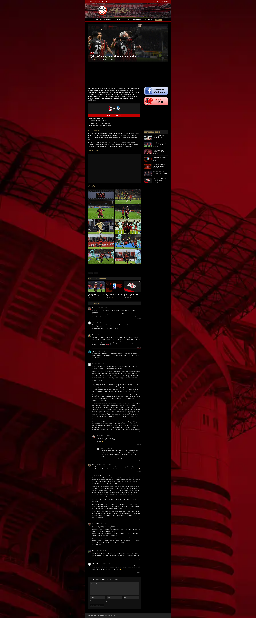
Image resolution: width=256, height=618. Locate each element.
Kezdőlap (99, 20)
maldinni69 (95, 523)
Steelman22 (95, 335)
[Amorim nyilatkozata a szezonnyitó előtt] (148, 137)
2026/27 (117, 20)
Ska (93, 364)
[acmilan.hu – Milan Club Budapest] (113, 10)
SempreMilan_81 (97, 475)
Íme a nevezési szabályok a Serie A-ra (114, 295)
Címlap (92, 52)
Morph (94, 351)
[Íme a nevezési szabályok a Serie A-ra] (114, 286)
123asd (94, 550)
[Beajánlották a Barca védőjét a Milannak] (148, 166)
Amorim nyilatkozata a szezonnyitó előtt (159, 136)
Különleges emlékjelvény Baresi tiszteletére (132, 295)
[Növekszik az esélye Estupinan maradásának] (148, 173)
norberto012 (97, 59)
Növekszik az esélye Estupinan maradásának (160, 172)
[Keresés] (153, 1)
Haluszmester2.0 (97, 464)
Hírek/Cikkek (108, 20)
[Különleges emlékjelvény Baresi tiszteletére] (132, 286)
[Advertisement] (114, 76)
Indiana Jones (96, 563)
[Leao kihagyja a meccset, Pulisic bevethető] (96, 286)
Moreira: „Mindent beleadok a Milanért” (159, 151)
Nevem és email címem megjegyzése (100, 601)
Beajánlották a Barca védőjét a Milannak (159, 165)
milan (95, 273)
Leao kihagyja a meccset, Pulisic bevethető (96, 295)
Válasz (138, 318)
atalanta (91, 273)
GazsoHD (94, 308)
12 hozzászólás (114, 59)
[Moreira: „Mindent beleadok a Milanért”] (148, 151)
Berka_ (98, 435)
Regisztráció (165, 1)
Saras (93, 322)
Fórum (158, 20)
